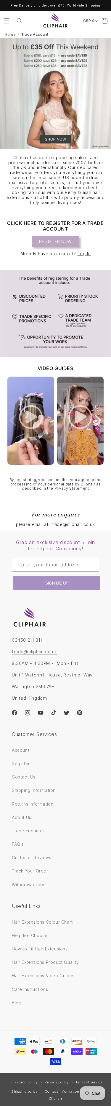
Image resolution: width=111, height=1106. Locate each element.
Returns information (32, 803)
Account (20, 750)
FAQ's (18, 844)
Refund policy (26, 1082)
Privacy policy (57, 1082)
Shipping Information (34, 790)
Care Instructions (30, 989)
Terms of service (88, 1082)
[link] (55, 313)
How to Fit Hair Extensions (40, 948)
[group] (55, 93)
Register (21, 763)
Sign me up (56, 583)
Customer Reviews (32, 857)
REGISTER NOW (55, 241)
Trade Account (35, 34)
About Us (21, 817)
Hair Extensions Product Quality (45, 962)
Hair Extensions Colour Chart (42, 922)
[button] (6, 20)
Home (10, 34)
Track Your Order (30, 870)
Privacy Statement (71, 488)
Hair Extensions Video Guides (43, 975)
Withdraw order (28, 884)
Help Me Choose (29, 935)
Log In (84, 253)
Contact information (62, 1091)
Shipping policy (24, 1091)
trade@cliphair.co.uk (34, 651)
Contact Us (24, 776)
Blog (16, 1002)
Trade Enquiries (28, 830)
